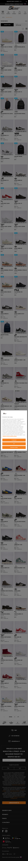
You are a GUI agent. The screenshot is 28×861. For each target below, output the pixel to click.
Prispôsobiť (14, 440)
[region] (14, 430)
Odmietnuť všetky (14, 447)
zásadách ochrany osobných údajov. (10, 436)
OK (14, 443)
